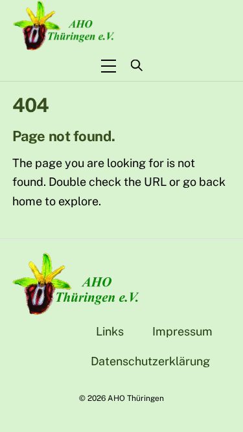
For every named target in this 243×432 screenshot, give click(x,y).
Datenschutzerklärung (150, 361)
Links (110, 331)
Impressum (182, 331)
